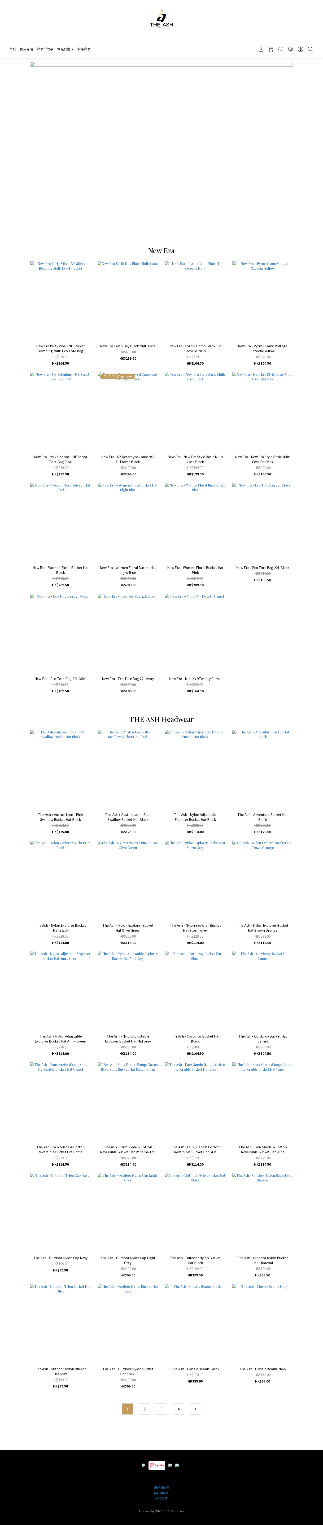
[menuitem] (127, 1409)
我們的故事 (45, 49)
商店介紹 (26, 49)
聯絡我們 (84, 49)
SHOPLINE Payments (169, 1511)
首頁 (12, 49)
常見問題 (63, 49)
